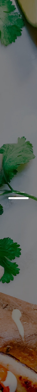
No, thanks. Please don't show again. (18, 390)
